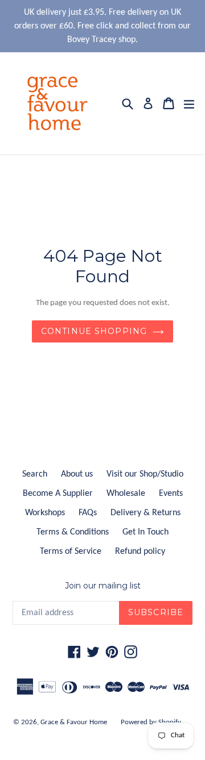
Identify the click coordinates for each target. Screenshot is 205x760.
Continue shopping (94, 331)
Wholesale (125, 493)
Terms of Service (70, 551)
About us (77, 474)
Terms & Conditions (72, 532)
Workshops (45, 512)
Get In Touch (145, 532)
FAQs (88, 512)
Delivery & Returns (145, 512)
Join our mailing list (103, 586)
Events (171, 493)
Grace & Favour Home (73, 722)
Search (34, 474)
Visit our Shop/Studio (144, 474)
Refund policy (140, 551)
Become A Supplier (58, 493)
